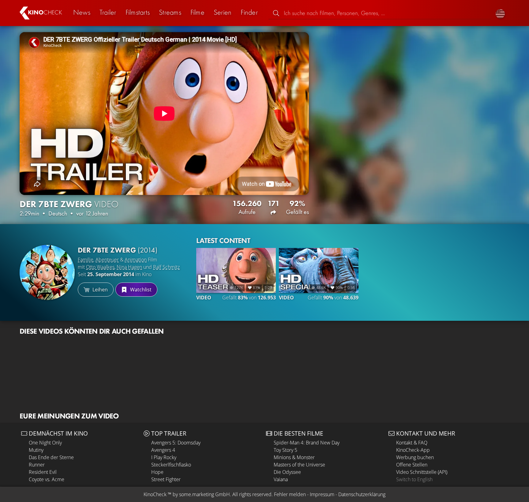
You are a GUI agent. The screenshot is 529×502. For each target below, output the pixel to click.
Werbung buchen (415, 457)
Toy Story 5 (285, 450)
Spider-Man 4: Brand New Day (307, 443)
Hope (157, 472)
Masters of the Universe (299, 465)
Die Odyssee (287, 472)
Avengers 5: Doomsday (176, 443)
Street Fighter (166, 479)
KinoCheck (155, 494)
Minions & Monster (294, 457)
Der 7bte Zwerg (117, 250)
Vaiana (281, 479)
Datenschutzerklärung (361, 494)
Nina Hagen (129, 267)
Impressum (322, 494)
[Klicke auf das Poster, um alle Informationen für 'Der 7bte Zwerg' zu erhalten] (47, 272)
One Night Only (45, 443)
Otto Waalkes (100, 267)
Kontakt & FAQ (411, 443)
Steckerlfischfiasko (171, 465)
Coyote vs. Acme (46, 479)
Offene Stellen (411, 465)
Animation (136, 259)
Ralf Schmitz (166, 267)
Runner (37, 465)
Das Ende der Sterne (51, 457)
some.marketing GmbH (204, 494)
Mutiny (36, 450)
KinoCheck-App (413, 450)
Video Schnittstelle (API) (421, 472)
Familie (85, 259)
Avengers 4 (163, 450)
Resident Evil (43, 472)
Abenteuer (107, 259)
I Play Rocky (163, 457)
